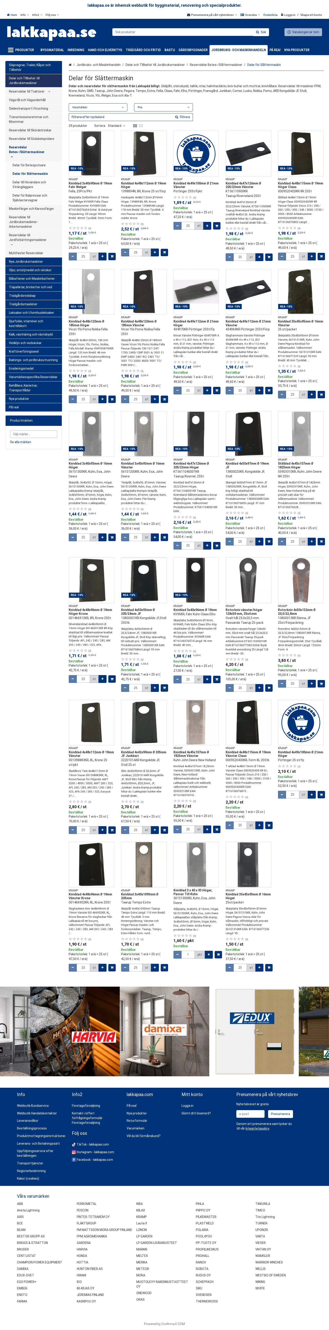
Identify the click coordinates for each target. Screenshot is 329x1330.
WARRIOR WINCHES (269, 1262)
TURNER (261, 1223)
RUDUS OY (203, 1275)
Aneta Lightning (28, 1210)
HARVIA (82, 1249)
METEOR (142, 1269)
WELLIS (260, 1269)
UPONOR (261, 1230)
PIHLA (200, 1204)
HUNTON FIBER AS (90, 1269)
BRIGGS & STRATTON (32, 1243)
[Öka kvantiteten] (102, 256)
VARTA (260, 1236)
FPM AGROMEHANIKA (92, 1236)
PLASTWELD (205, 1223)
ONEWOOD (144, 1293)
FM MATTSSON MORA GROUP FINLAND (104, 1230)
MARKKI (141, 1249)
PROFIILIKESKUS (207, 1249)
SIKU (199, 1288)
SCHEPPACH (205, 1282)
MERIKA (141, 1262)
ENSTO (22, 1295)
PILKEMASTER (206, 1217)
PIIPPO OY (203, 1210)
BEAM (21, 1230)
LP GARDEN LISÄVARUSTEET (156, 1243)
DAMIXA (22, 1269)
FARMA (22, 1301)
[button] (257, 1128)
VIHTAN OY (263, 1249)
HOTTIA (82, 1262)
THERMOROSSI (207, 1301)
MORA (140, 1275)
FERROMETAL (86, 1204)
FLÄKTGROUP (86, 1223)
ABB (20, 1204)
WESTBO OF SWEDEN (270, 1275)
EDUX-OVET (25, 1275)
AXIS (20, 1217)
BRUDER (23, 1249)
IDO (79, 1282)
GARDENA (84, 1243)
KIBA (139, 1204)
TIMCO (260, 1210)
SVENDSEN (204, 1295)
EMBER (22, 1288)
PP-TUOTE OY (206, 1243)
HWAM (81, 1275)
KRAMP (141, 1217)
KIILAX (140, 1210)
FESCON (82, 1210)
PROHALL (202, 1256)
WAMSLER (262, 1256)
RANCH (201, 1262)
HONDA (82, 1256)
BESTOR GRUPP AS (31, 1236)
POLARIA (202, 1230)
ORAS (140, 1299)
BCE (20, 1223)
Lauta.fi (141, 1223)
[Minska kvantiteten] (73, 256)
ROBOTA (202, 1269)
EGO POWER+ (26, 1282)
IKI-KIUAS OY (85, 1288)
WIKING (260, 1282)
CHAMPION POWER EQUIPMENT (39, 1262)
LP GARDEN (144, 1236)
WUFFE (260, 1288)
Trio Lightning (265, 1217)
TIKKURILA (262, 1204)
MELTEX (142, 1256)
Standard (114, 126)
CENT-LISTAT (26, 1256)
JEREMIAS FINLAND (90, 1295)
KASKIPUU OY (86, 1301)
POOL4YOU (204, 1236)
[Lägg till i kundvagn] (112, 256)
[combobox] (190, 32)
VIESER (260, 1243)
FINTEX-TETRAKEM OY (93, 1217)
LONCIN (141, 1230)
